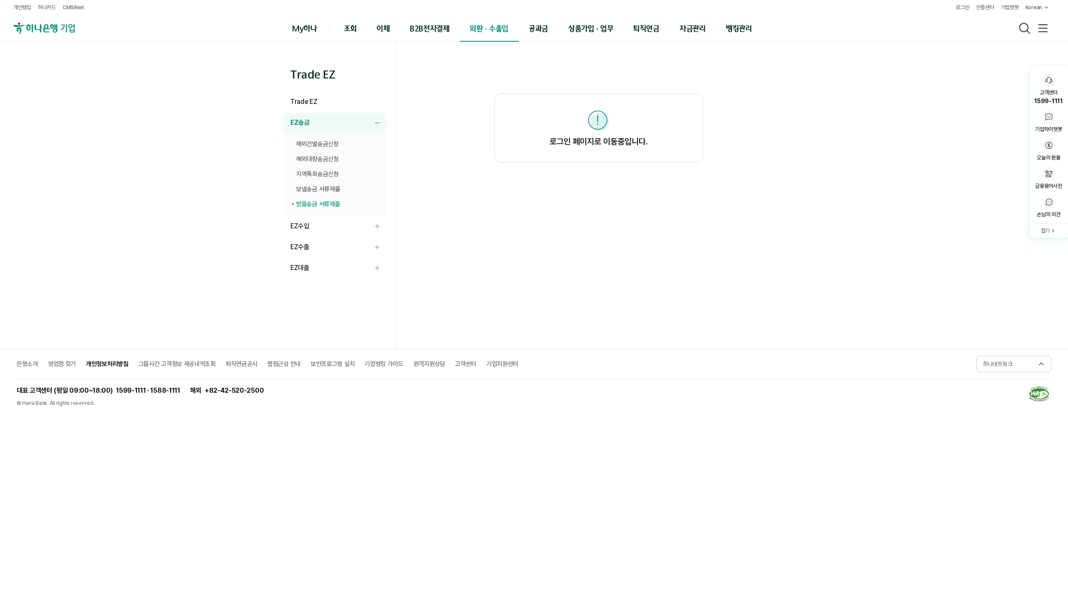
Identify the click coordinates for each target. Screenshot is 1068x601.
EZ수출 (338, 247)
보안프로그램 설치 (333, 364)
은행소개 (27, 364)
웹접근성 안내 (284, 364)
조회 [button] (350, 28)
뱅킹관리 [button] (739, 28)
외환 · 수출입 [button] (489, 28)
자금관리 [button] (693, 28)
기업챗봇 (1010, 7)
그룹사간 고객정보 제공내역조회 (177, 364)
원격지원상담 (429, 364)
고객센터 (465, 364)
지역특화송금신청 (317, 174)
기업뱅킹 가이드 (384, 364)
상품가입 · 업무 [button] (591, 28)
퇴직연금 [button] (646, 28)
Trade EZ (303, 102)
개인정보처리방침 (107, 364)
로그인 (962, 7)
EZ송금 (338, 123)
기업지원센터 (502, 364)
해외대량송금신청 (317, 159)
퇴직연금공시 (241, 364)
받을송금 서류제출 (318, 204)
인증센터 (985, 7)
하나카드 (47, 7)
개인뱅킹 (22, 7)
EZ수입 (338, 226)
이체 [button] (383, 28)
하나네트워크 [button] (997, 364)
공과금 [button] (538, 28)
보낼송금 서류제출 (318, 189)
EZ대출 (338, 268)
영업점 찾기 (62, 364)
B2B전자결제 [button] (429, 28)
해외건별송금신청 (317, 144)
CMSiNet (73, 7)
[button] (1048, 207)
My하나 (304, 28)
